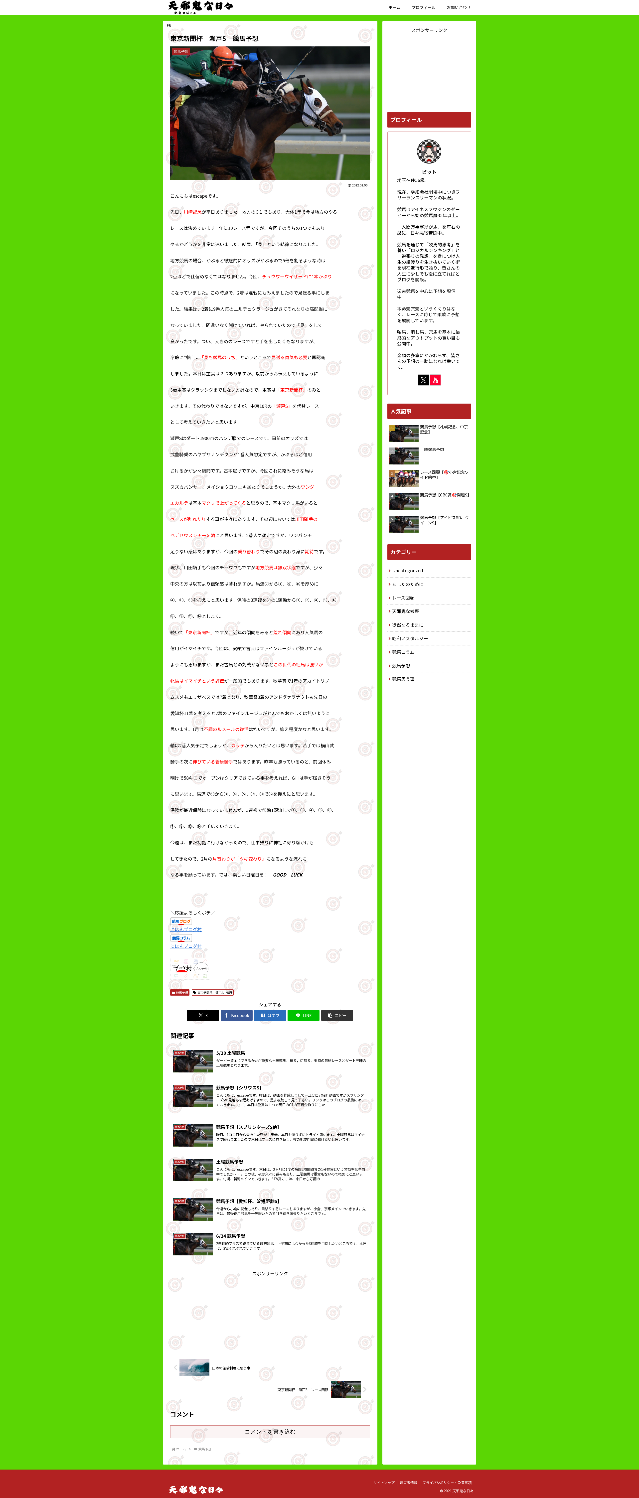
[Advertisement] (270, 1312)
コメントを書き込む (270, 1432)
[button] (337, 1015)
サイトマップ (384, 1482)
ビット (429, 171)
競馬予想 (182, 992)
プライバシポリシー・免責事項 (447, 1482)
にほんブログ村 (186, 929)
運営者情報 (408, 1482)
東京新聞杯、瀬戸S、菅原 (214, 992)
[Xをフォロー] (423, 380)
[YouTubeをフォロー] (435, 380)
